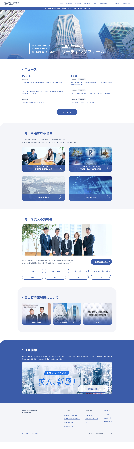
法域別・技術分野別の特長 (72, 419)
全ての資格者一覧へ (101, 262)
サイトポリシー (26, 433)
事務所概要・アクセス (91, 419)
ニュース (95, 3)
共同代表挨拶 (89, 415)
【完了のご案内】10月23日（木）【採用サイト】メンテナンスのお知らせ (91, 93)
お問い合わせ (104, 3)
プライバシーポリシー (38, 433)
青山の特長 (69, 3)
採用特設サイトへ (93, 389)
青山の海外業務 (68, 422)
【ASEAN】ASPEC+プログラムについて (33, 102)
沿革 (86, 422)
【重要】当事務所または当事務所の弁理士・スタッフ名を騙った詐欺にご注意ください (67, 8)
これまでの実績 (68, 426)
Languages (126, 3)
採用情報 (116, 3)
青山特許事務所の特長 (70, 415)
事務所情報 (87, 3)
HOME (61, 3)
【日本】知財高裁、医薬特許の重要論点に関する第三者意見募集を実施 (42, 82)
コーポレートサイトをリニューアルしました (83, 102)
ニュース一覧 (67, 112)
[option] (67, 34)
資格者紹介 (78, 3)
